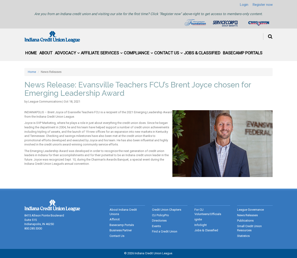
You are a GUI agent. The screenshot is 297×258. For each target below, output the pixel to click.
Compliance (136, 52)
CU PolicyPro (160, 215)
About (45, 52)
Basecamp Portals (242, 52)
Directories (159, 220)
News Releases (247, 215)
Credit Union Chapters (166, 209)
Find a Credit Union (164, 231)
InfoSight (200, 225)
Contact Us (166, 52)
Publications (245, 220)
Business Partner (121, 230)
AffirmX (115, 219)
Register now (263, 5)
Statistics (243, 236)
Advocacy (65, 52)
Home (31, 52)
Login (244, 5)
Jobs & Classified (202, 52)
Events (156, 226)
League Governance (250, 209)
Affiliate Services (100, 52)
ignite (198, 219)
